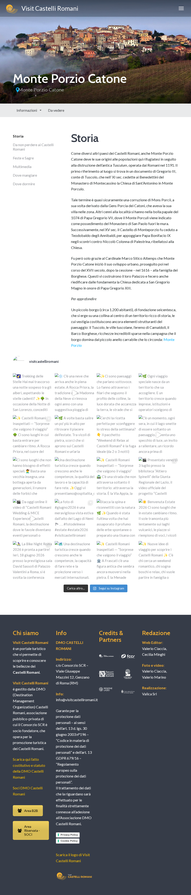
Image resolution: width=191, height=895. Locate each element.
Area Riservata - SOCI (32, 830)
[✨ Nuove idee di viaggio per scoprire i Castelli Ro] (158, 561)
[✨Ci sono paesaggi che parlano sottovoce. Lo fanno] (116, 393)
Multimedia (22, 166)
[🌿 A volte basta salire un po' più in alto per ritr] (74, 435)
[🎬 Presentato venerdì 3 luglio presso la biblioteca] (158, 477)
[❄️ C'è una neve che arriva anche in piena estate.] (74, 393)
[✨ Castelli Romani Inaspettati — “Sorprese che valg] (32, 435)
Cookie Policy (69, 840)
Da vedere (56, 110)
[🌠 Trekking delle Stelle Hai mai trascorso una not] (32, 393)
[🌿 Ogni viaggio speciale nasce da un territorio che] (158, 393)
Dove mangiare (25, 175)
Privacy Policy (69, 834)
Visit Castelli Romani (48, 8)
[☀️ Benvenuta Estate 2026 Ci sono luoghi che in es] (158, 518)
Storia (18, 136)
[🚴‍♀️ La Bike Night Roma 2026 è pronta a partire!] (32, 561)
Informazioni (27, 110)
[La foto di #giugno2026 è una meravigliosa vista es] (74, 518)
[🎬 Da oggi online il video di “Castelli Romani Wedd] (32, 518)
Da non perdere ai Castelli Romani (33, 146)
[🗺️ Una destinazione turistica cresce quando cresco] (74, 561)
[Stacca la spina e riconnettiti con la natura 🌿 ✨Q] (116, 518)
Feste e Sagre (23, 158)
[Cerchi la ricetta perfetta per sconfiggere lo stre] (116, 435)
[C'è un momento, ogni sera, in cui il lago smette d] (158, 435)
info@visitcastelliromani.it (77, 699)
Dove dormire (24, 184)
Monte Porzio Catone (41, 89)
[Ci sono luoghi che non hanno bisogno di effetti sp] (32, 477)
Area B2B (31, 811)
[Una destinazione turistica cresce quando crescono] (74, 477)
